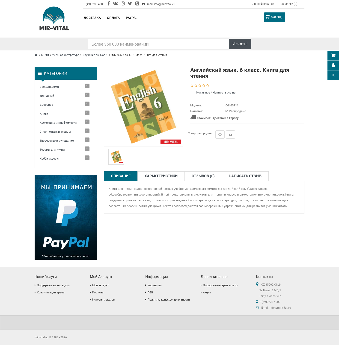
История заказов (103, 299)
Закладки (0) (289, 4)
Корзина (98, 292)
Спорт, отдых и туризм (55, 131)
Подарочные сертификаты (220, 285)
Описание (121, 176)
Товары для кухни (52, 149)
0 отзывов (203, 92)
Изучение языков (94, 55)
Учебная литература (65, 55)
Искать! (240, 43)
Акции (207, 292)
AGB (150, 292)
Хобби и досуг (49, 158)
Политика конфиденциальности (169, 299)
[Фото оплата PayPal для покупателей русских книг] (66, 217)
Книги (45, 55)
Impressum (155, 285)
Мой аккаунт (100, 285)
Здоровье (46, 104)
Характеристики (161, 176)
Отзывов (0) (203, 176)
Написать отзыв (224, 92)
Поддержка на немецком (53, 285)
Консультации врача (51, 292)
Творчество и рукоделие (57, 140)
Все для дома (49, 86)
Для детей (47, 95)
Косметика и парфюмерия (58, 122)
